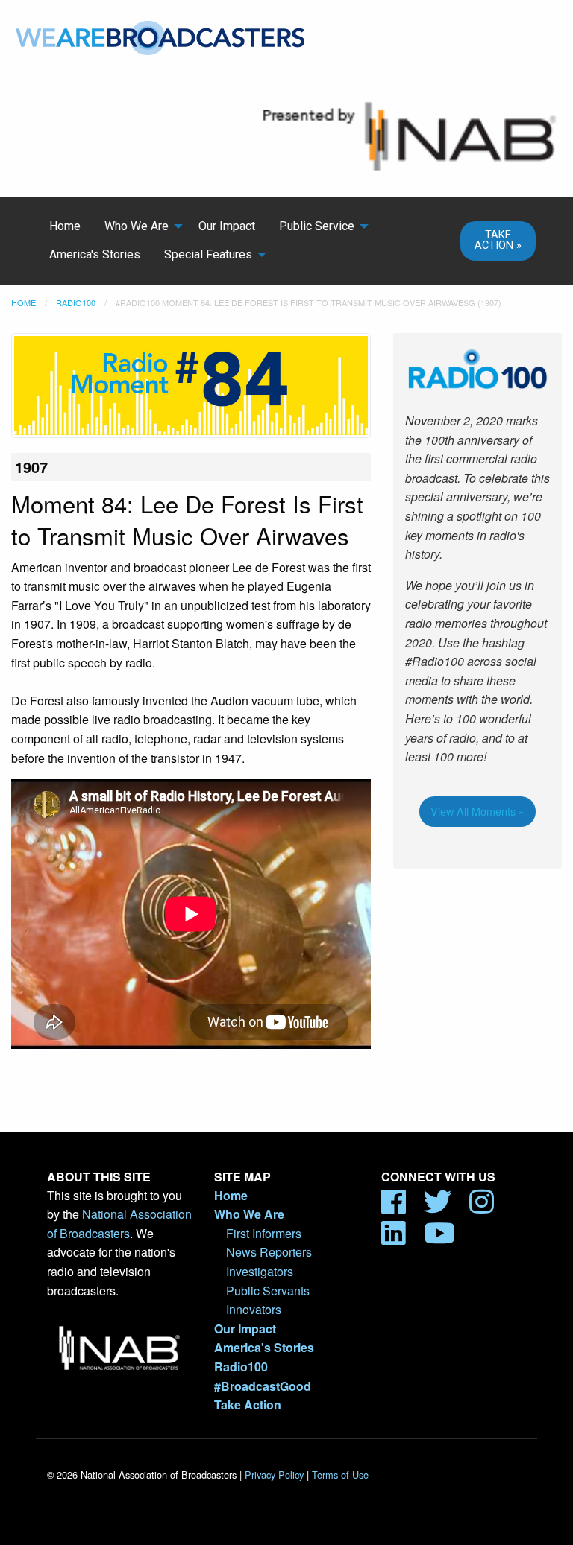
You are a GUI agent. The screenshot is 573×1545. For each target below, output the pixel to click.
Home (65, 226)
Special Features (208, 254)
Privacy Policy (274, 1475)
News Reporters (269, 1251)
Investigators (259, 1271)
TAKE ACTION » (498, 240)
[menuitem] (65, 226)
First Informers (263, 1233)
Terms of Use (340, 1475)
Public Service (316, 226)
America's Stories (94, 254)
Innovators (253, 1309)
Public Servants (268, 1290)
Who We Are (136, 226)
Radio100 (76, 302)
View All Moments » (477, 811)
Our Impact (226, 226)
